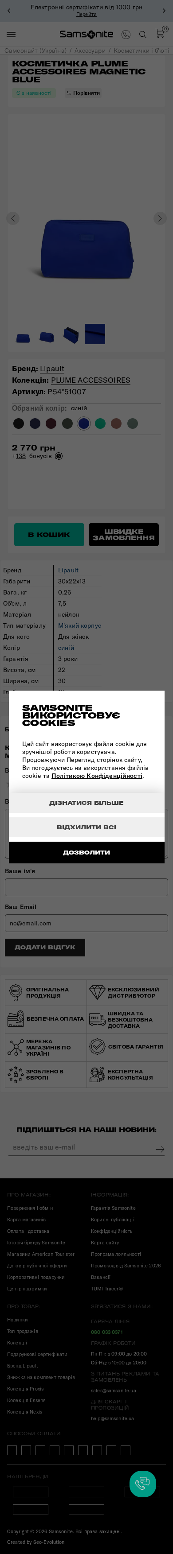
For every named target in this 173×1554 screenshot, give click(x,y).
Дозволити (86, 852)
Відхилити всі (86, 827)
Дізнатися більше (86, 803)
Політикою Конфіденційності (96, 776)
